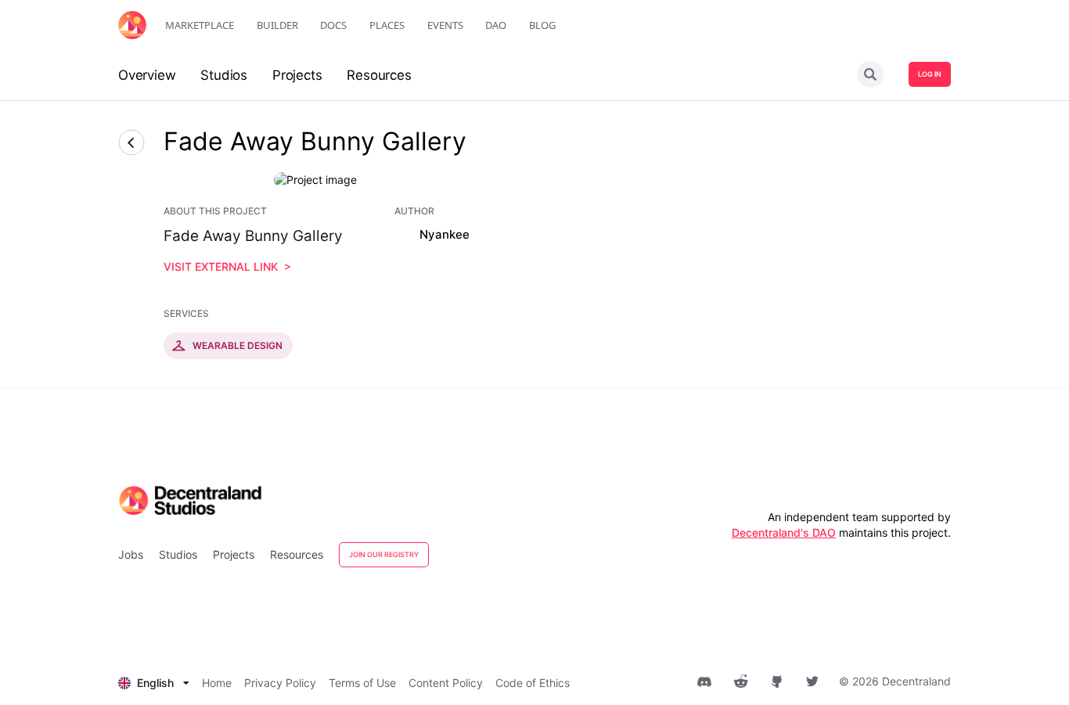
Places (387, 25)
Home (217, 682)
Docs (333, 25)
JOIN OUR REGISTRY (384, 554)
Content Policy (446, 682)
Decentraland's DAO (784, 532)
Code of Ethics (532, 682)
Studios (178, 554)
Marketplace (199, 25)
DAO (495, 25)
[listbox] (153, 683)
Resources (296, 554)
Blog (542, 25)
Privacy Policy (280, 682)
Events (445, 25)
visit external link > (227, 266)
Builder (277, 25)
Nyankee (444, 234)
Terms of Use (362, 682)
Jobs (130, 554)
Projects (233, 554)
